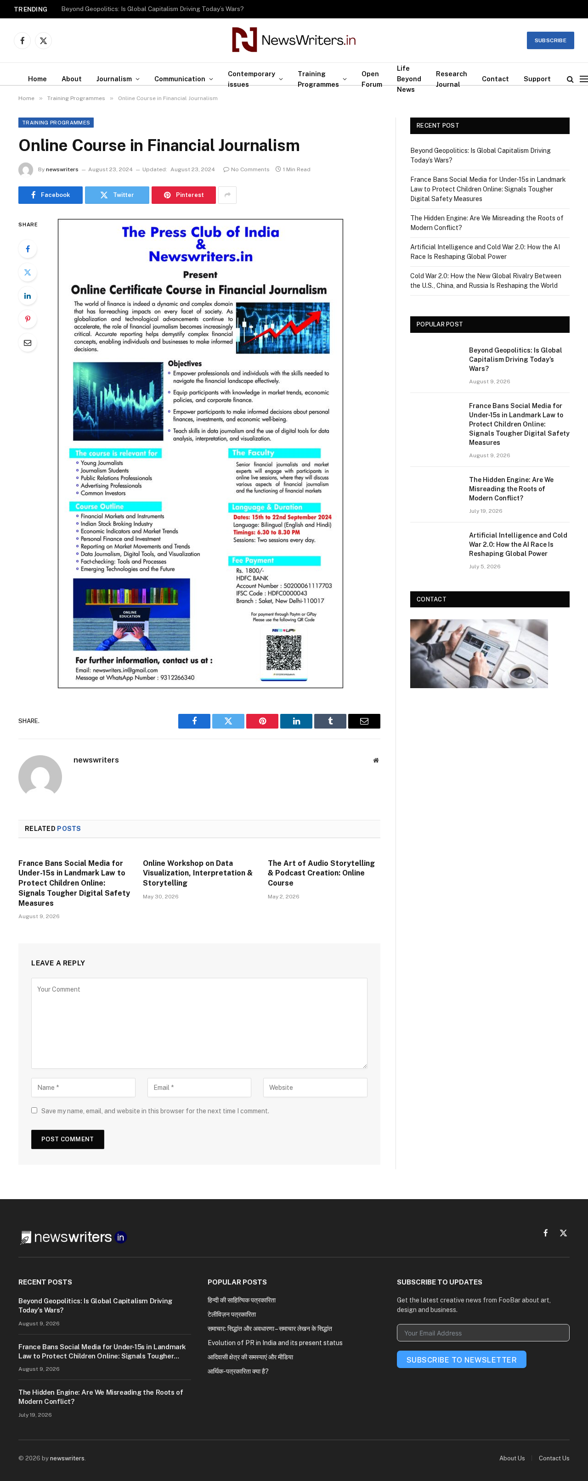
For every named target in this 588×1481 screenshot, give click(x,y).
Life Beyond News (409, 78)
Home (37, 79)
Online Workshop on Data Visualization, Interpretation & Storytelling (198, 873)
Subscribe (550, 40)
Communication (179, 79)
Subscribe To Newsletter (462, 1360)
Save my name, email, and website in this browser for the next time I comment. (155, 1111)
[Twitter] (27, 272)
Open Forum (372, 79)
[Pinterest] (27, 319)
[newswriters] (294, 40)
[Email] (27, 342)
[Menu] (584, 78)
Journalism (114, 79)
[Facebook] (27, 249)
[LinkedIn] (27, 295)
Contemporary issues (251, 79)
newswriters (62, 169)
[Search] (570, 78)
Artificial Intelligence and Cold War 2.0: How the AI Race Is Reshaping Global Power (518, 544)
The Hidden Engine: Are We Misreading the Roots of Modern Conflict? (511, 489)
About (72, 79)
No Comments (250, 169)
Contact (495, 79)
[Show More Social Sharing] (227, 195)
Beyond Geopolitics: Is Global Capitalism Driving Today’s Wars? (515, 359)
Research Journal (451, 79)
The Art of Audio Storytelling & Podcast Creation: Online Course (321, 873)
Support (537, 79)
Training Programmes (318, 79)
